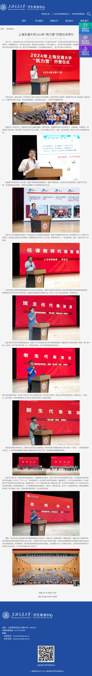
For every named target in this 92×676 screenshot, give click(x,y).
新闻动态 (10, 29)
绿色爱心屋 (45, 14)
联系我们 (84, 21)
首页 (24, 21)
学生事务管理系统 (78, 14)
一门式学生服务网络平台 (60, 14)
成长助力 (69, 21)
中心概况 (39, 21)
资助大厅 (54, 21)
